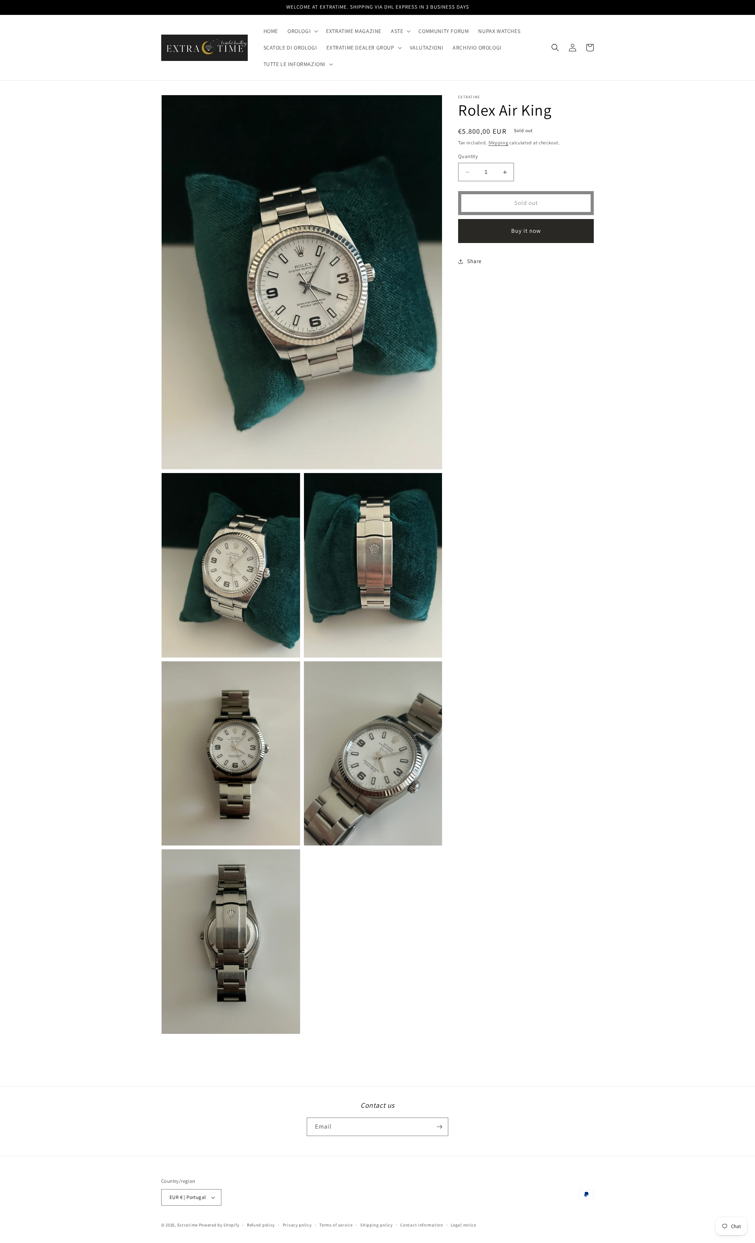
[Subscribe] (439, 1127)
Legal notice (463, 1225)
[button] (302, 31)
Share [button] (474, 261)
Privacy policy (297, 1225)
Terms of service (335, 1225)
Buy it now (526, 231)
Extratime (187, 1225)
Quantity (468, 156)
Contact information (421, 1225)
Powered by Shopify (219, 1225)
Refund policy (261, 1225)
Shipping (498, 142)
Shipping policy (376, 1225)
